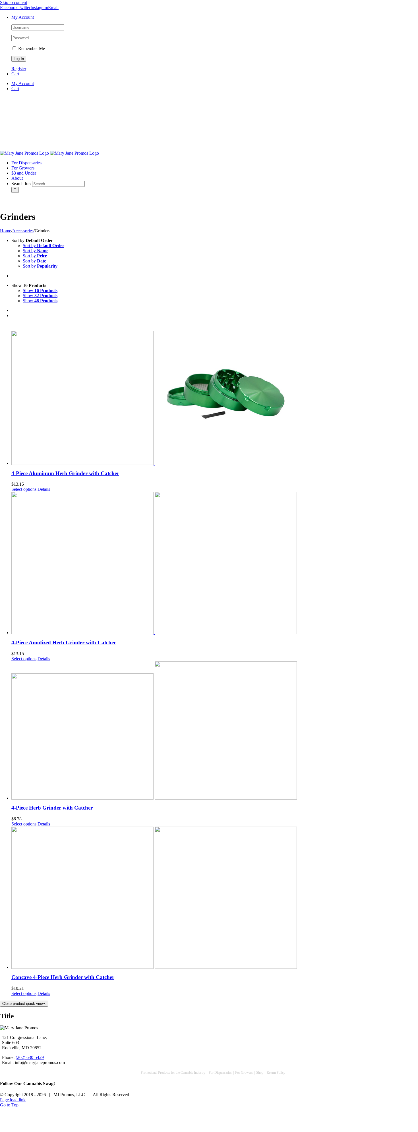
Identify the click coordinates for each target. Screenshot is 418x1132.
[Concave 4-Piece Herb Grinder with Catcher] (214, 898)
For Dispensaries (220, 1073)
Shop (259, 1073)
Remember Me (31, 48)
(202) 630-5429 (30, 1057)
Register (18, 68)
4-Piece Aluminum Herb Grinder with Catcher (65, 473)
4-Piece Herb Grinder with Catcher (52, 808)
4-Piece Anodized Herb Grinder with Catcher (63, 642)
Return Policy (276, 1073)
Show (40, 290)
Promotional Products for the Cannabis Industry (173, 1073)
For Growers (244, 1073)
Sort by (43, 245)
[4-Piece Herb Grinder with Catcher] (214, 730)
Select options (23, 489)
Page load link (13, 1099)
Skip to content (13, 2)
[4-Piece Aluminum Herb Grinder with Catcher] (214, 394)
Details (44, 489)
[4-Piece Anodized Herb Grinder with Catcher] (214, 563)
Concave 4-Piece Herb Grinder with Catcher (62, 977)
